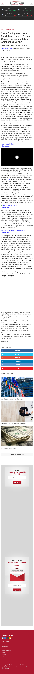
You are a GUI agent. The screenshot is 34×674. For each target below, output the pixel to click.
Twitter (17, 354)
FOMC (9, 179)
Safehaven (5, 642)
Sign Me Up (17, 482)
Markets (4, 644)
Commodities (5, 646)
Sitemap (4, 654)
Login (3, 657)
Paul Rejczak (6, 46)
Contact (4, 652)
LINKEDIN (18, 361)
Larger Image (6, 146)
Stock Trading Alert (6, 48)
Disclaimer (22, 667)
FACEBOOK (18, 351)
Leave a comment (17, 454)
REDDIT (18, 365)
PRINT (18, 368)
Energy (3, 648)
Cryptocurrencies (6, 650)
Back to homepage (6, 347)
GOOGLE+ (18, 358)
